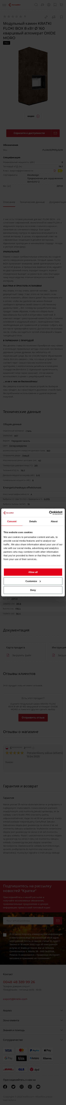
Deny (33, 590)
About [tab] (54, 521)
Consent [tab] (11, 521)
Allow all (33, 572)
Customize (31, 581)
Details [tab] (33, 521)
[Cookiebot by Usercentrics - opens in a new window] (49, 513)
